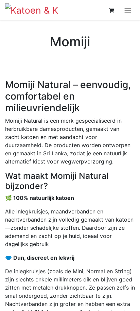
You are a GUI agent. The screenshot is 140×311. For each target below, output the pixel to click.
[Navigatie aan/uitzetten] (128, 10)
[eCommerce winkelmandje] (111, 10)
